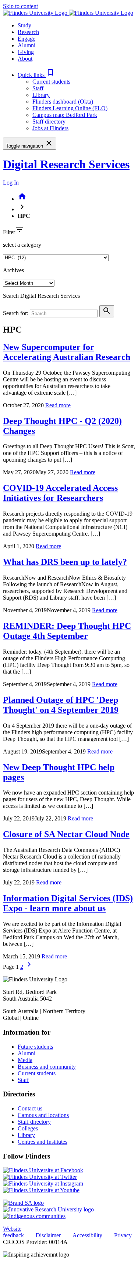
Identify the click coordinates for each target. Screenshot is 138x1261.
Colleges (28, 1128)
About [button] (25, 58)
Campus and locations (43, 1115)
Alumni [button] (26, 45)
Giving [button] (26, 52)
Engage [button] (26, 39)
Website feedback (13, 1231)
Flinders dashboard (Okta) (62, 101)
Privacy (123, 1235)
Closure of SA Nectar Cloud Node (66, 834)
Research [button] (28, 32)
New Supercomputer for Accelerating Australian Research (66, 352)
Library (41, 95)
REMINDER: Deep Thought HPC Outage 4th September (67, 631)
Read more (58, 405)
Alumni (26, 1053)
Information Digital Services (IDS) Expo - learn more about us (68, 903)
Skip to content (20, 6)
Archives (13, 270)
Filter (9, 232)
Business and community (47, 1066)
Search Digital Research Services (41, 296)
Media (25, 1060)
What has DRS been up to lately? (65, 562)
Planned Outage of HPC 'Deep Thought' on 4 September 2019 (60, 705)
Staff (37, 88)
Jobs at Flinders (50, 128)
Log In (11, 182)
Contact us (30, 1108)
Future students (35, 1046)
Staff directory (49, 121)
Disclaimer (48, 1235)
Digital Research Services (66, 164)
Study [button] (24, 25)
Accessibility (87, 1235)
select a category (22, 245)
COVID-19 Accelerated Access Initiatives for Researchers (60, 493)
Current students (51, 81)
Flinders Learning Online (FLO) (69, 108)
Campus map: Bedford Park (64, 115)
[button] (36, 75)
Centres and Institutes (42, 1142)
